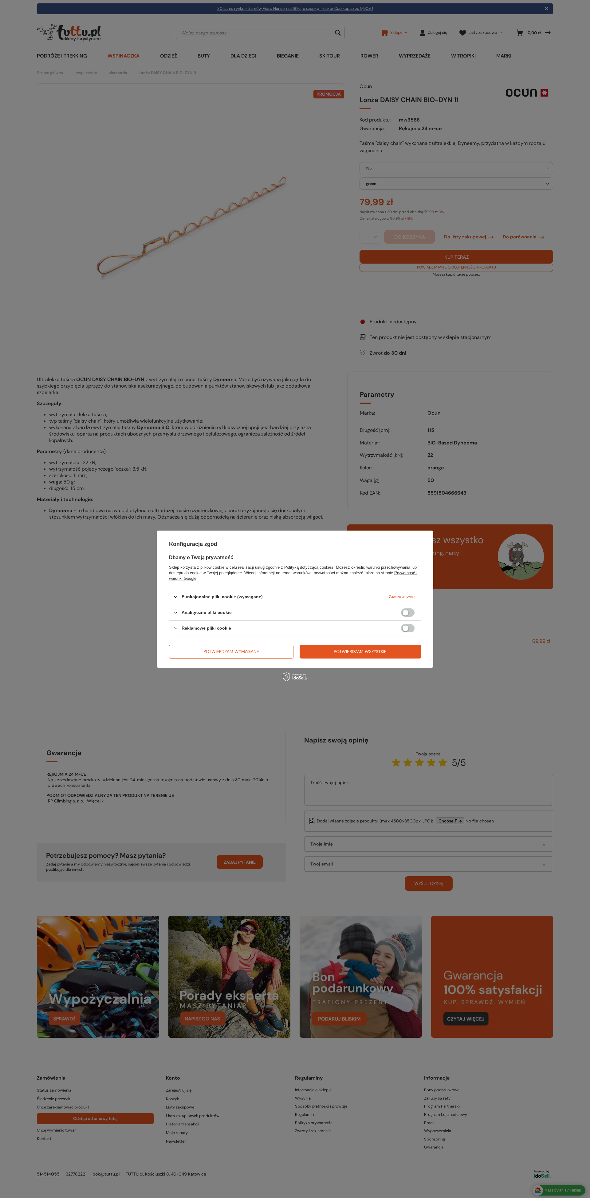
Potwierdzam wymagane (231, 651)
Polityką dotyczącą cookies (308, 567)
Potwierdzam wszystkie (360, 651)
